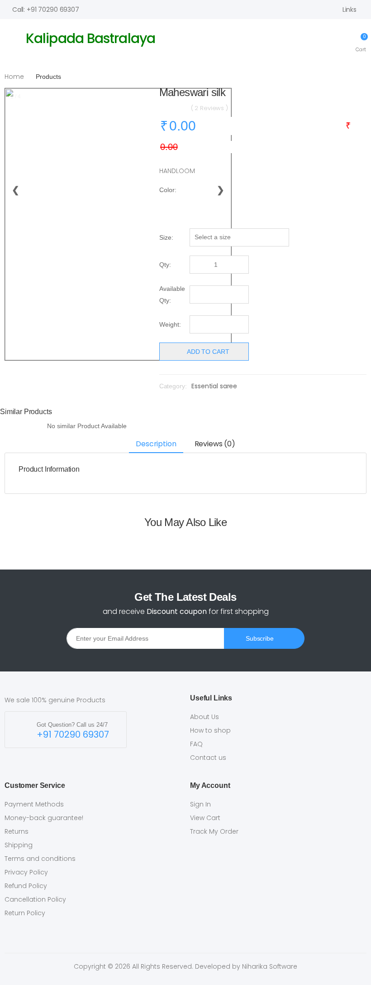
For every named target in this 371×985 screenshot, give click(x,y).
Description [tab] (156, 444)
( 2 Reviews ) (209, 108)
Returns (17, 831)
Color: (167, 189)
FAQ (196, 743)
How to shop (210, 730)
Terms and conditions (40, 858)
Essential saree (214, 386)
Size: (166, 237)
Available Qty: (172, 294)
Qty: (165, 264)
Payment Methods (34, 804)
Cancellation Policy (35, 899)
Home (14, 76)
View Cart (205, 817)
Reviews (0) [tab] (215, 444)
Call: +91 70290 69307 (45, 9)
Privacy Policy (26, 872)
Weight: (170, 324)
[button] (360, 42)
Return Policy (25, 912)
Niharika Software (269, 966)
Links (349, 9)
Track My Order (214, 831)
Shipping (19, 845)
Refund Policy (26, 885)
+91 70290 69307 (73, 734)
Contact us (208, 757)
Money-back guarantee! (44, 817)
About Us (204, 716)
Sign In (200, 804)
